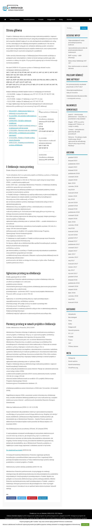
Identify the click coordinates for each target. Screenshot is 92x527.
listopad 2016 (72, 280)
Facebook (11, 498)
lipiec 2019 (71, 183)
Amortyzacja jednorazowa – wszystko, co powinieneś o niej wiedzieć (77, 117)
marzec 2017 (72, 267)
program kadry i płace (20, 518)
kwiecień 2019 (73, 193)
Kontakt (69, 19)
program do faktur (34, 518)
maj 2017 (71, 260)
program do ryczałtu (46, 518)
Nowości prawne (29, 19)
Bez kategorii (72, 317)
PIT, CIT (70, 333)
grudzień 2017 (73, 238)
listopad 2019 (72, 170)
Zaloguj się (71, 358)
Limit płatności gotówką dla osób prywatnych (76, 132)
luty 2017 (71, 270)
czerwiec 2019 (73, 186)
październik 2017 (74, 244)
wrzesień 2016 (73, 286)
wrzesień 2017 (73, 247)
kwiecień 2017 (73, 264)
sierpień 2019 (72, 180)
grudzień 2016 (73, 276)
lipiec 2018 (71, 222)
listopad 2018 (72, 209)
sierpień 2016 (72, 289)
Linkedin (43, 498)
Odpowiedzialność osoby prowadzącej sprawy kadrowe (76, 42)
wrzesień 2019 (73, 177)
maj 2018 (71, 228)
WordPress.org (73, 368)
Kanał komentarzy (74, 364)
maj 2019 (71, 189)
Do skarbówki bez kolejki (14, 450)
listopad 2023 (72, 160)
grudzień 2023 (73, 157)
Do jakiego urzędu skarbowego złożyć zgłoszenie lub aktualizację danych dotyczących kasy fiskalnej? (77, 141)
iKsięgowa (74, 516)
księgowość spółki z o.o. (61, 518)
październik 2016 (74, 283)
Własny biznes (15, 19)
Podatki (40, 19)
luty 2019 (71, 199)
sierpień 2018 (72, 218)
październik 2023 (74, 164)
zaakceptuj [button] (85, 524)
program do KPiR (65, 516)
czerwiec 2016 (73, 296)
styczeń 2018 (72, 235)
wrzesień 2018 (73, 215)
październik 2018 (74, 212)
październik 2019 (74, 173)
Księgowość (51, 19)
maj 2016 (71, 299)
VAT (69, 343)
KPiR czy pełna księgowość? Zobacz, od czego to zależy (76, 124)
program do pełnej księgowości (49, 516)
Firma (70, 320)
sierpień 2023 (72, 167)
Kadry (61, 19)
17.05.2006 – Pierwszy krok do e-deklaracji (23, 130)
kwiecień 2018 (73, 231)
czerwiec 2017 (73, 257)
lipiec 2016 (71, 293)
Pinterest (33, 498)
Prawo (70, 340)
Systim (24, 516)
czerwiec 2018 (73, 225)
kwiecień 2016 (73, 302)
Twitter (22, 498)
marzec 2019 (72, 196)
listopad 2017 (72, 241)
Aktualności (72, 314)
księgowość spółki (33, 516)
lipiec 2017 (71, 254)
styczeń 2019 (72, 202)
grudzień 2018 (73, 206)
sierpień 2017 (72, 251)
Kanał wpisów (73, 361)
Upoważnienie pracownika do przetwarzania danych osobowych (77, 50)
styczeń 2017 (72, 273)
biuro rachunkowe (75, 518)
